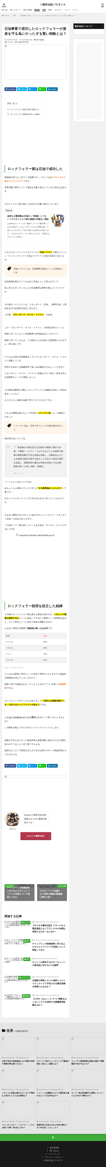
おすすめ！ (10, 42)
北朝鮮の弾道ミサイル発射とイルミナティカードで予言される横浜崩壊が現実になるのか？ (48, 983)
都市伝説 (25, 42)
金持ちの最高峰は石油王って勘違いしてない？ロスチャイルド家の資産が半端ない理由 (28, 217)
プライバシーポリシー (54, 1157)
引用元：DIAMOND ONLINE (14, 667)
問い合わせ (54, 1151)
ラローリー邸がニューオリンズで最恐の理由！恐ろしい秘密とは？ (53, 1062)
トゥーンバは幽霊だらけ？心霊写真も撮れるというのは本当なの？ (53, 1094)
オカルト (58, 10)
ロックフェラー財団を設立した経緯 (23, 114)
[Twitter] (22, 89)
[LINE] (42, 89)
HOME (6, 15)
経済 (16, 42)
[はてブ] (32, 89)
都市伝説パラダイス (54, 1160)
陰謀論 (37, 10)
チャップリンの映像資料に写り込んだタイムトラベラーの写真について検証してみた (48, 946)
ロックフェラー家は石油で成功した (23, 109)
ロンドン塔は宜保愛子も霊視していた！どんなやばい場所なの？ (87, 1094)
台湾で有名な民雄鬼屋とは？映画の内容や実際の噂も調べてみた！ (18, 1062)
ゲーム (75, 10)
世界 (44, 10)
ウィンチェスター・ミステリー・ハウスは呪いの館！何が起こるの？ (18, 1126)
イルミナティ (25, 977)
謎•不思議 (27, 10)
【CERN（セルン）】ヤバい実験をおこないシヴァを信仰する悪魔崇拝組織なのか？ (49, 1001)
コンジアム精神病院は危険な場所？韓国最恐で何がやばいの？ (87, 1062)
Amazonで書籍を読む (36, 836)
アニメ (67, 10)
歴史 (50, 10)
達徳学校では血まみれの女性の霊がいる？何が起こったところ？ (52, 1126)
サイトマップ (54, 1154)
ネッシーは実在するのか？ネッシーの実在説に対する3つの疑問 (48, 963)
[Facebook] (10, 89)
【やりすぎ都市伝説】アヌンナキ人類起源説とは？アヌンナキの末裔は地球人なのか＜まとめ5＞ (48, 928)
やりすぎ (26, 922)
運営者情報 (54, 1148)
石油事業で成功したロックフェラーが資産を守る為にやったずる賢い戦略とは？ (48, 15)
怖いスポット (15, 10)
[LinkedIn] (52, 89)
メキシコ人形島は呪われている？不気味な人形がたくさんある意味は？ (18, 1094)
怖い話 (4, 10)
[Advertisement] (36, 139)
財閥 (20, 42)
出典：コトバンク (19, 473)
